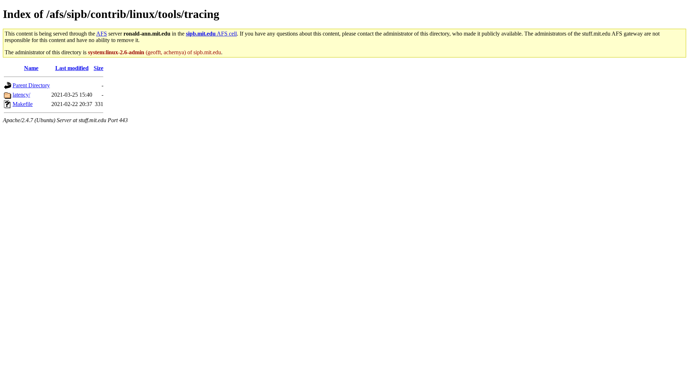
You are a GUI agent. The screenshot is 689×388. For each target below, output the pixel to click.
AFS (101, 34)
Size (98, 68)
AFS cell (211, 34)
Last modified (72, 68)
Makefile (23, 104)
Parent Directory (31, 85)
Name (31, 68)
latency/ (21, 95)
